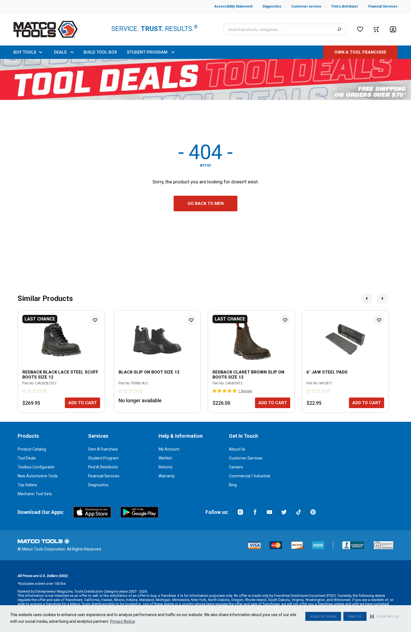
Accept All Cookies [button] (323, 616)
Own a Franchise (103, 449)
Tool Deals (27, 458)
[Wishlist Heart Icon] (95, 320)
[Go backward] (366, 298)
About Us (237, 449)
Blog (233, 485)
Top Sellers (27, 485)
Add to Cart (82, 402)
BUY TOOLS (24, 52)
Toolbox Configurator (36, 467)
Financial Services (103, 476)
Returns (166, 467)
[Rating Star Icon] (24, 391)
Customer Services (246, 458)
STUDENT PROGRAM (147, 52)
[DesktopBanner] (205, 79)
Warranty (167, 476)
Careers (236, 467)
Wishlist (165, 458)
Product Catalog (32, 449)
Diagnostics (98, 485)
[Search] (339, 29)
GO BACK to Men (206, 203)
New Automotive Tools (38, 476)
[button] (384, 616)
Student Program (103, 458)
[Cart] (376, 29)
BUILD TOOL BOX (100, 52)
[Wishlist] (360, 29)
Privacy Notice (122, 621)
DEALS (60, 52)
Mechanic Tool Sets (35, 494)
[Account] (392, 29)
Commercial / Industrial (249, 476)
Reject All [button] (355, 616)
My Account (169, 449)
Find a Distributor (103, 467)
